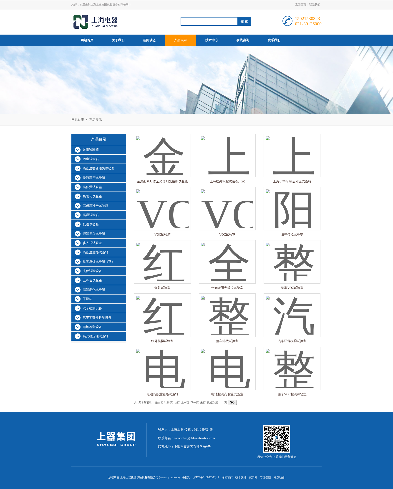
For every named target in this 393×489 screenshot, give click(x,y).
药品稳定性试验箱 (95, 336)
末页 (203, 402)
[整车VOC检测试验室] (292, 364)
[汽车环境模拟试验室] (292, 310)
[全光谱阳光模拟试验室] (227, 257)
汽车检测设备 (92, 308)
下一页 (195, 402)
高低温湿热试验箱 (95, 252)
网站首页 (87, 40)
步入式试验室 (92, 243)
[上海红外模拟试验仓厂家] (227, 151)
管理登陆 (265, 477)
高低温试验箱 (92, 187)
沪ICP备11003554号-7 (206, 477)
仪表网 (253, 477)
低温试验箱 (91, 224)
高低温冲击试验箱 (95, 205)
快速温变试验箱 (94, 177)
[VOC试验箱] (162, 204)
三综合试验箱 (92, 280)
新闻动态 (149, 40)
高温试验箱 (91, 215)
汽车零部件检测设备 (97, 317)
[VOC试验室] (227, 204)
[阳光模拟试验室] (292, 204)
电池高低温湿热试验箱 (162, 394)
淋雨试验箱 (91, 149)
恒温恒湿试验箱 (94, 233)
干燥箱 (87, 299)
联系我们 (314, 4)
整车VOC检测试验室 (292, 394)
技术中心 (211, 40)
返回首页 (300, 4)
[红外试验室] (162, 257)
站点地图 (279, 477)
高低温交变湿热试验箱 (99, 168)
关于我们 (118, 40)
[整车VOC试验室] (292, 257)
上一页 (185, 402)
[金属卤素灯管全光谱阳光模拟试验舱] (162, 151)
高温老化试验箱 (94, 289)
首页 (177, 402)
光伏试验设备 (92, 271)
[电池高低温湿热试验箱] (162, 364)
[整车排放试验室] (227, 310)
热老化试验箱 (92, 196)
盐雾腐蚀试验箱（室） (99, 261)
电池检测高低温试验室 (227, 394)
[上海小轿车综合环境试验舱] (292, 151)
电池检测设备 (92, 327)
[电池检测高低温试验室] (227, 364)
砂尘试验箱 (91, 159)
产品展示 (180, 40)
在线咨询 (243, 40)
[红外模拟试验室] (162, 310)
